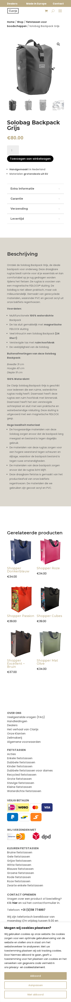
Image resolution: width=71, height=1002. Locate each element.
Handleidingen (17, 721)
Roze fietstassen (18, 881)
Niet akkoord (35, 994)
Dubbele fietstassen (21, 762)
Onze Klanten (16, 734)
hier (15, 903)
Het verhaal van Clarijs (22, 729)
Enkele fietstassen (19, 758)
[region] (35, 962)
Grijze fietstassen (19, 861)
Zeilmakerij (14, 738)
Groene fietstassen (20, 873)
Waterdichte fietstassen (24, 791)
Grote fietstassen (19, 779)
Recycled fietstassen (21, 775)
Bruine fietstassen (19, 852)
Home (10, 22)
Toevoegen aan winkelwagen (30, 159)
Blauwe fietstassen (20, 869)
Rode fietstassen (19, 877)
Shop (20, 22)
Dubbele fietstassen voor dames (30, 770)
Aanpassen (35, 985)
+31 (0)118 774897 (33, 910)
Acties (11, 754)
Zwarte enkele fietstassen (25, 885)
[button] (58, 44)
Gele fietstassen (18, 857)
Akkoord (35, 976)
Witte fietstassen (19, 865)
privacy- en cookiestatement (27, 967)
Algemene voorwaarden (24, 742)
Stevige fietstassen (20, 783)
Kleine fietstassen (19, 787)
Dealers (12, 725)
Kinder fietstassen (19, 766)
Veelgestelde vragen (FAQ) (26, 717)
